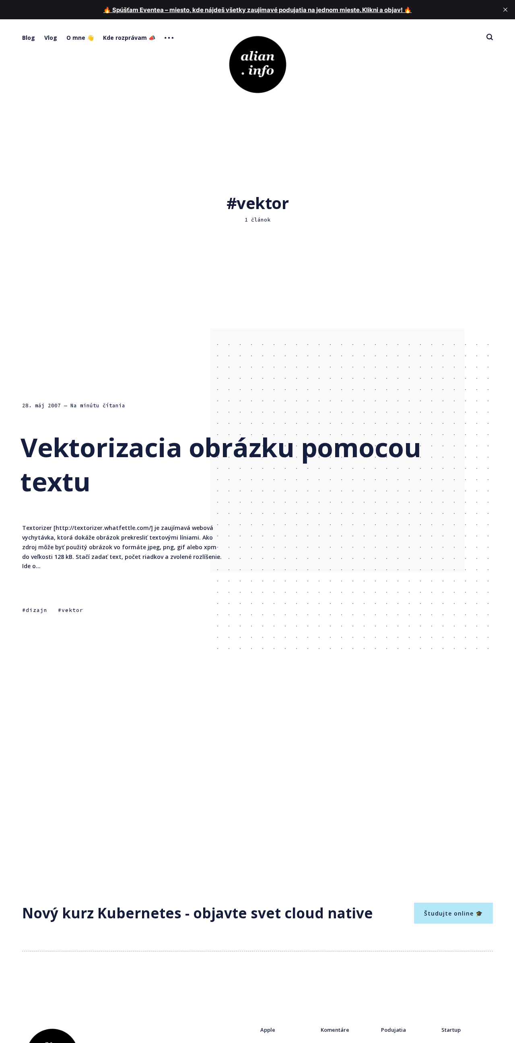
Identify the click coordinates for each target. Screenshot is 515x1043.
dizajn (36, 610)
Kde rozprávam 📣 (129, 37)
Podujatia (393, 1029)
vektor (72, 610)
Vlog (50, 37)
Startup (451, 1029)
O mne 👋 (80, 37)
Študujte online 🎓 (453, 913)
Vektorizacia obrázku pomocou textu (221, 464)
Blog (28, 37)
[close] (505, 9)
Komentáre (335, 1029)
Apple (267, 1029)
